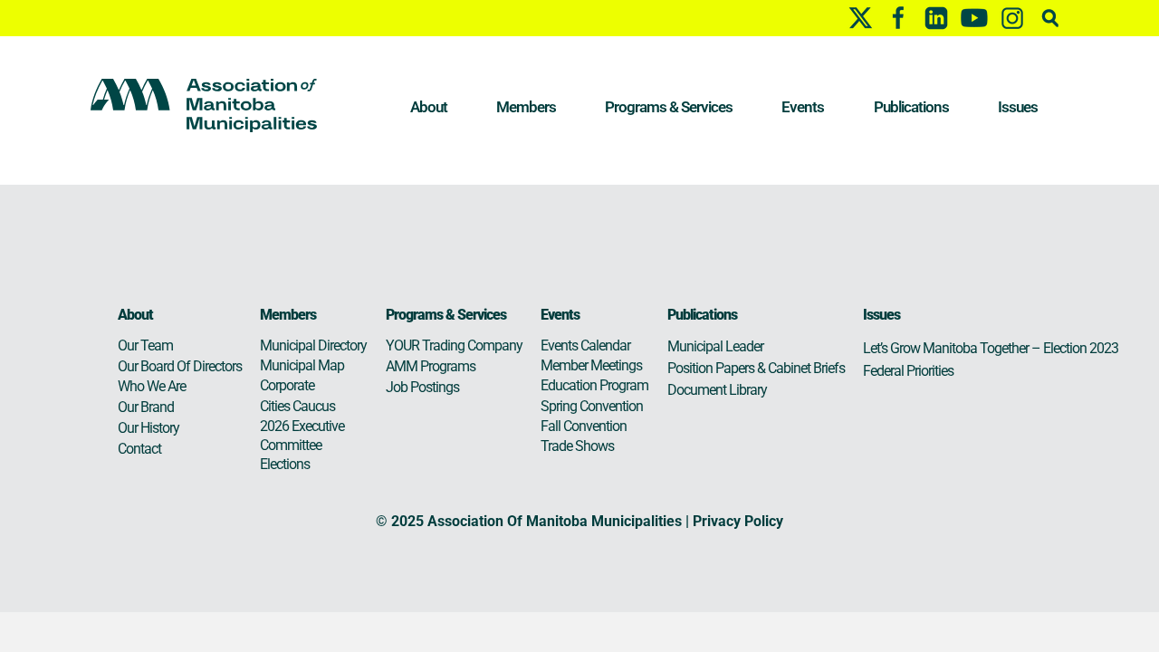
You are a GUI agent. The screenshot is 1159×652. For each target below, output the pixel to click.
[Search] (1050, 18)
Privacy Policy (738, 521)
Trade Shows (577, 446)
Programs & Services (669, 107)
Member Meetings (591, 365)
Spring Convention (592, 406)
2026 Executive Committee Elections (302, 445)
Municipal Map (302, 365)
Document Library (717, 389)
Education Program (594, 385)
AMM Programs (430, 366)
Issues (1018, 107)
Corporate (287, 385)
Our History (148, 427)
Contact (139, 448)
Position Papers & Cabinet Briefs (756, 368)
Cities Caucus (297, 406)
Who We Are (152, 386)
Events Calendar (585, 345)
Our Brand (146, 407)
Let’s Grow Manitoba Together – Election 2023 (990, 348)
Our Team (145, 345)
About (428, 107)
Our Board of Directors (180, 366)
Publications (911, 107)
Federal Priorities (908, 370)
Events (802, 107)
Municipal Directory (313, 345)
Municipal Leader (715, 346)
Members (526, 107)
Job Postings (422, 387)
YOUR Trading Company (454, 345)
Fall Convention (584, 426)
